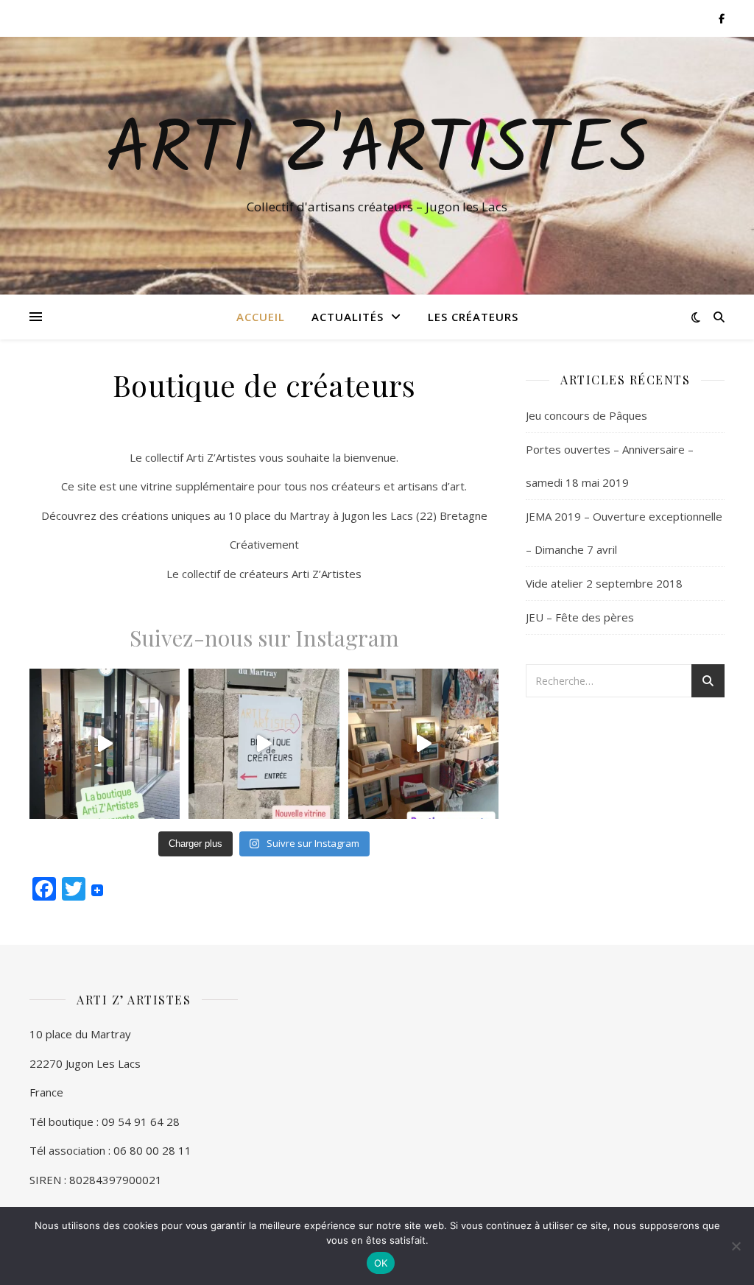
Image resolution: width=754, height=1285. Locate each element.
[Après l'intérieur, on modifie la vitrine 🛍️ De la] (263, 744)
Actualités (347, 316)
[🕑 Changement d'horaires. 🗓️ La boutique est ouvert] (104, 744)
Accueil (260, 316)
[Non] (735, 1246)
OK (381, 1263)
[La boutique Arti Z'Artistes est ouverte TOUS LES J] (423, 744)
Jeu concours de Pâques (586, 415)
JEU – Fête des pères (580, 617)
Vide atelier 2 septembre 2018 (604, 583)
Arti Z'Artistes (377, 152)
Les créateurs (473, 316)
